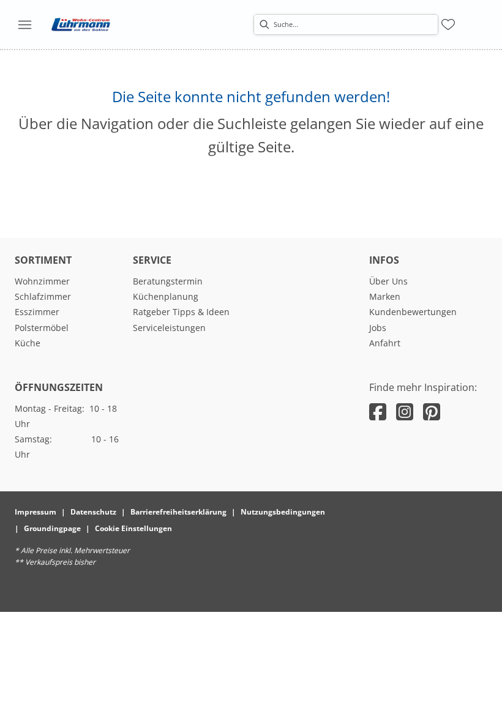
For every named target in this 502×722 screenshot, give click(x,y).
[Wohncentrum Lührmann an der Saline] (80, 24)
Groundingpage (52, 528)
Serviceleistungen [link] (169, 327)
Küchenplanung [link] (165, 296)
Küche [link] (27, 343)
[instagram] (404, 411)
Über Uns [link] (388, 281)
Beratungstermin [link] (168, 281)
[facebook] (377, 411)
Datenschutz (93, 512)
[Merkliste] (448, 24)
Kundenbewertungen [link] (413, 312)
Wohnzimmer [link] (42, 281)
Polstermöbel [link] (42, 327)
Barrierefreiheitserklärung (178, 512)
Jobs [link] (377, 327)
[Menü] (24, 24)
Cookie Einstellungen (133, 528)
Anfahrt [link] (384, 343)
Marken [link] (384, 296)
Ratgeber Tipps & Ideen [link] (181, 312)
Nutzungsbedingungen (283, 512)
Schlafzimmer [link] (43, 296)
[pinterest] (431, 411)
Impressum (35, 512)
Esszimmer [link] (37, 312)
